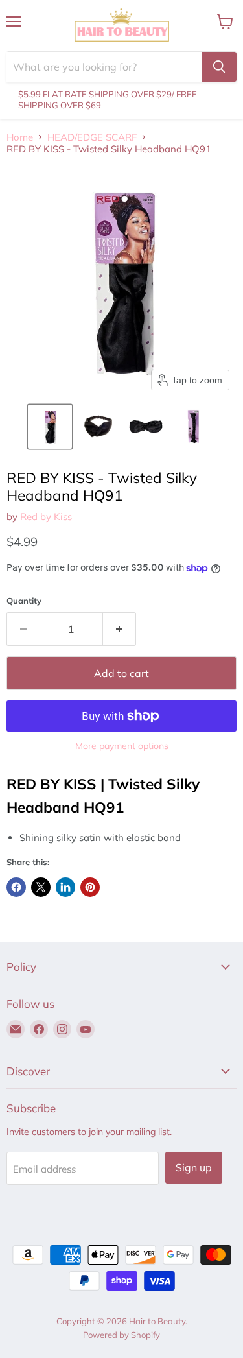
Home (19, 137)
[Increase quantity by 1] (119, 629)
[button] (50, 427)
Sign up (194, 1167)
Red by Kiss (46, 516)
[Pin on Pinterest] (90, 887)
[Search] (219, 67)
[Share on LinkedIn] (65, 887)
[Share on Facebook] (16, 887)
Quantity (23, 601)
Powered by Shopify (121, 1334)
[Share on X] (41, 887)
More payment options (121, 746)
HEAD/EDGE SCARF (92, 137)
